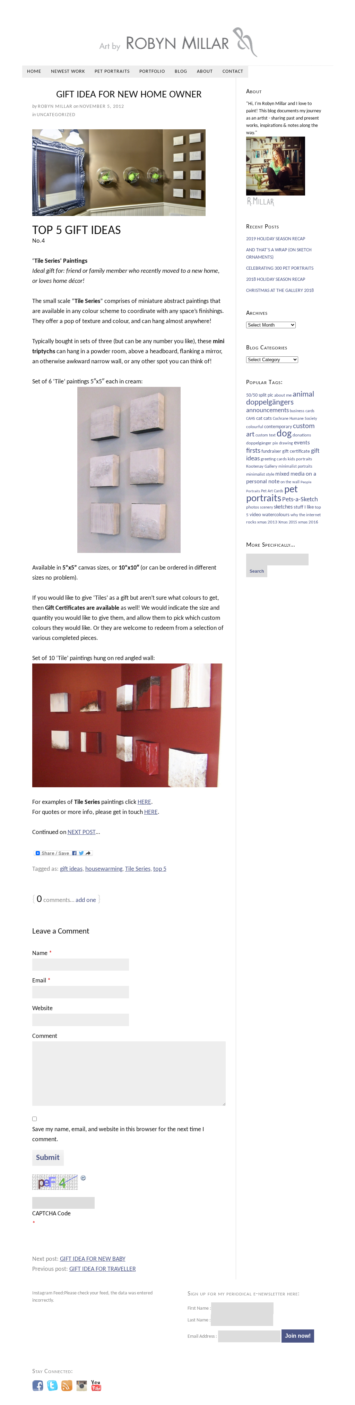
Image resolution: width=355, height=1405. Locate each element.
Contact (233, 71)
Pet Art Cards (272, 491)
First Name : (199, 1308)
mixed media (290, 474)
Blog (181, 71)
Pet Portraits (112, 71)
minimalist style (260, 474)
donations (302, 435)
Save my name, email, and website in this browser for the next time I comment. (118, 1134)
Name (42, 953)
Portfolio (152, 71)
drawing (286, 443)
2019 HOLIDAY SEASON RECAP (275, 239)
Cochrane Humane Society (295, 419)
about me (283, 395)
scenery (266, 507)
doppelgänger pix (262, 443)
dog (284, 434)
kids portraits (300, 459)
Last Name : (199, 1320)
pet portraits (272, 494)
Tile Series (137, 869)
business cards (302, 411)
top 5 (159, 869)
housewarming (103, 869)
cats (267, 418)
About (205, 71)
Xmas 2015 (287, 522)
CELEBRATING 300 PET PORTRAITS (279, 268)
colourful (254, 427)
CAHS (250, 419)
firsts (253, 450)
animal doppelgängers (280, 399)
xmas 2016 (308, 522)
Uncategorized (56, 115)
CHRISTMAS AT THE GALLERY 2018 (280, 290)
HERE (144, 802)
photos (252, 507)
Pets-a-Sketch (300, 499)
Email (41, 981)
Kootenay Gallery (261, 466)
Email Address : (202, 1336)
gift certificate (296, 451)
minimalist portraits (295, 467)
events (302, 443)
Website (42, 1008)
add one (86, 900)
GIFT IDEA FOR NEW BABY (92, 1259)
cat (259, 418)
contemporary (278, 427)
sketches (283, 507)
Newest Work (68, 71)
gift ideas (71, 869)
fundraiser (271, 451)
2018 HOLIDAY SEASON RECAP (275, 279)
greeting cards (274, 459)
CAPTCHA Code (51, 1214)
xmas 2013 (267, 522)
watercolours (275, 515)
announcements (267, 410)
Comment (44, 1036)
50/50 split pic (259, 395)
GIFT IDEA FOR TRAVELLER (102, 1269)
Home (34, 71)
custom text (266, 435)
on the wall (290, 482)
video (255, 515)
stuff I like (304, 507)
